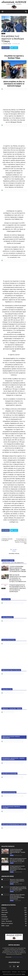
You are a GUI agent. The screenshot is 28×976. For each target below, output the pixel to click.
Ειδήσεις (7, 14)
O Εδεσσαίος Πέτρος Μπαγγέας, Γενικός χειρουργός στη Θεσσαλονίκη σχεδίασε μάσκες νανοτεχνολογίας (17, 897)
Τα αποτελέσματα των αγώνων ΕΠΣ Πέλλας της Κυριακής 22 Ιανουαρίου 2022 (21, 541)
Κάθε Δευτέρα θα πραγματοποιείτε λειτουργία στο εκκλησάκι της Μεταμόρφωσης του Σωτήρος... (18, 860)
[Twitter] (17, 966)
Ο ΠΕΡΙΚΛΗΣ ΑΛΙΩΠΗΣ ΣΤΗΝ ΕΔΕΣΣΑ (6, 539)
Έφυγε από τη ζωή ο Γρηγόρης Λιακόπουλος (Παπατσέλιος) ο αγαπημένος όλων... (17, 881)
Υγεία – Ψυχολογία (22, 971)
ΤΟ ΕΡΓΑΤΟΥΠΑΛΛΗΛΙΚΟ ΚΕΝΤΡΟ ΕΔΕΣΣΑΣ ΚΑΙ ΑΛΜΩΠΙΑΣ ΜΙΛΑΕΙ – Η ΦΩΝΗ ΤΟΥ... (17, 851)
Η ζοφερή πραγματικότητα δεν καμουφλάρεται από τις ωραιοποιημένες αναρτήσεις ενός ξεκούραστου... (18, 868)
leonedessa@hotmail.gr (17, 957)
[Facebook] (10, 966)
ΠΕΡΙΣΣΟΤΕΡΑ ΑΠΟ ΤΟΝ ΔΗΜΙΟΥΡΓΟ (13, 562)
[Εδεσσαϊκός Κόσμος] (14, 5)
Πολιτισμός (14, 971)
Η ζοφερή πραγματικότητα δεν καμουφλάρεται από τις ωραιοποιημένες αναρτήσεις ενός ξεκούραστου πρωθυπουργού (17, 588)
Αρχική (2, 14)
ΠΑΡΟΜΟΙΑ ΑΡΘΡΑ (7, 560)
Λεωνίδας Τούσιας (7, 43)
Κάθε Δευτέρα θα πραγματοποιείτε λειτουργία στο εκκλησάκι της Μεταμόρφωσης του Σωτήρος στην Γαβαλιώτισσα (17, 578)
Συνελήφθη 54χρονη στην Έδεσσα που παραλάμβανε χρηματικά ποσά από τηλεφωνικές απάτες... (18, 888)
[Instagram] (14, 966)
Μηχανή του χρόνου (6, 971)
